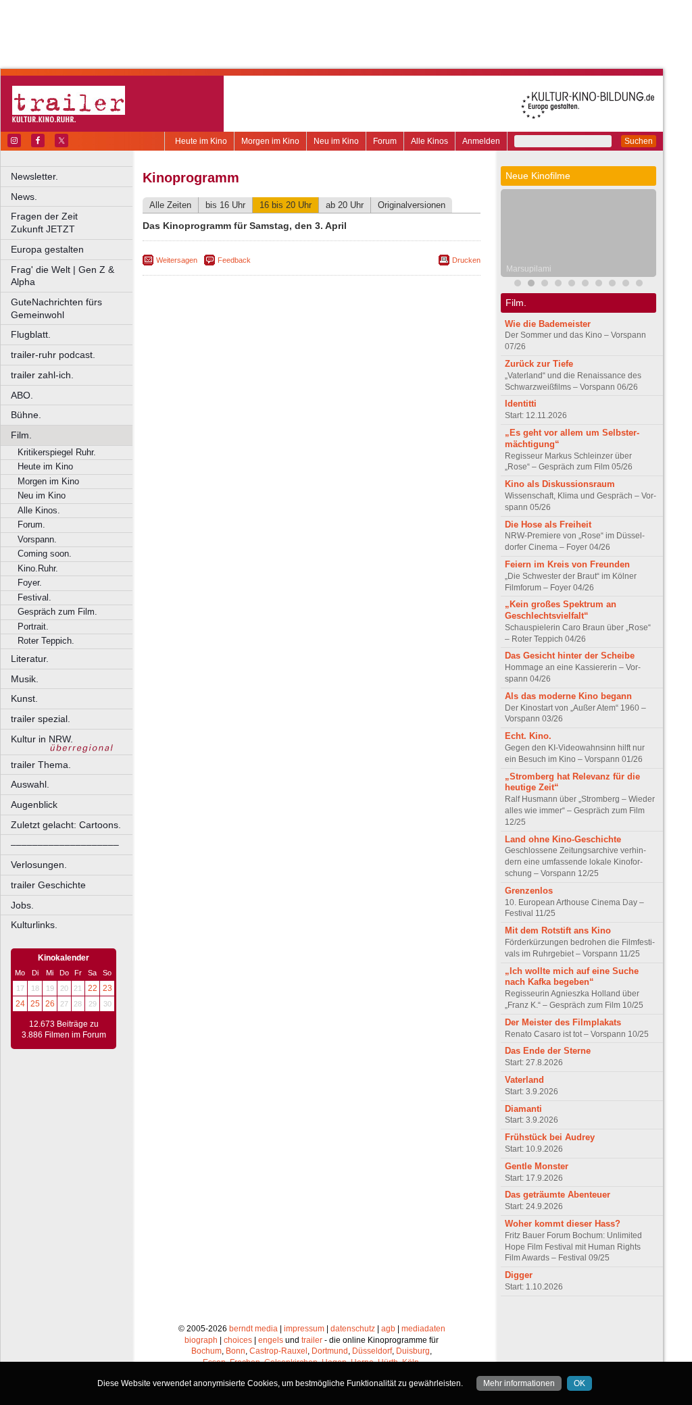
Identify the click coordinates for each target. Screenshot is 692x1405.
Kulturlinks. (34, 924)
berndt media (253, 1328)
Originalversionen (411, 205)
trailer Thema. (41, 764)
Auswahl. (30, 784)
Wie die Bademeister (548, 324)
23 (107, 988)
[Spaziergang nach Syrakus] (544, 285)
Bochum (206, 1351)
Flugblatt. (31, 334)
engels (270, 1340)
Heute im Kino (201, 141)
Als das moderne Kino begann (568, 696)
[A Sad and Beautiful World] (599, 285)
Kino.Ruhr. (38, 568)
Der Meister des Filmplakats (563, 1022)
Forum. (31, 524)
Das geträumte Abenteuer (557, 1195)
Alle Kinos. (39, 510)
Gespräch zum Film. (57, 612)
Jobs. (22, 905)
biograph (201, 1340)
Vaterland (524, 1080)
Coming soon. (45, 553)
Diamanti (523, 1109)
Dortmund (330, 1351)
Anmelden (481, 141)
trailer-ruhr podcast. (53, 354)
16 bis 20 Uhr (286, 205)
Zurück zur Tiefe (539, 364)
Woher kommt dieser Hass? (562, 1224)
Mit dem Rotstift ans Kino (558, 930)
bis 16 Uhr (225, 205)
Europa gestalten (47, 249)
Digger (519, 1275)
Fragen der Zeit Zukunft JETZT (72, 222)
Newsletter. (34, 176)
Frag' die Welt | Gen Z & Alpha (62, 276)
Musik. (25, 678)
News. (24, 196)
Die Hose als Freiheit (548, 524)
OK (579, 1383)
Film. (21, 435)
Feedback (234, 260)
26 (50, 1003)
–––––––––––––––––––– (65, 844)
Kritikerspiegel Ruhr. (57, 452)
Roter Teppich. (46, 641)
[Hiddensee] (571, 285)
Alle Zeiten (170, 205)
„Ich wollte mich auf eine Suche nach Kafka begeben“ (572, 977)
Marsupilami (528, 269)
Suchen (638, 141)
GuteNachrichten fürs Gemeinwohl (56, 308)
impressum (304, 1328)
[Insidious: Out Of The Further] (517, 285)
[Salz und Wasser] (626, 285)
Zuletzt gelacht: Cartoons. (66, 824)
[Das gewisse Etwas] (639, 285)
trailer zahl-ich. (42, 374)
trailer (311, 1340)
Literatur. (30, 658)
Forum (385, 141)
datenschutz (352, 1328)
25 (35, 1003)
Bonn (235, 1351)
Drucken (466, 260)
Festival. (34, 597)
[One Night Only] (612, 285)
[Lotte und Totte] (558, 285)
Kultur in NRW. (42, 739)
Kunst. (24, 698)
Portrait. (33, 626)
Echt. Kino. (528, 736)
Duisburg (413, 1351)
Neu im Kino (336, 141)
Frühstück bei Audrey (550, 1137)
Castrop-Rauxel (278, 1351)
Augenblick (34, 804)
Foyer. (30, 583)
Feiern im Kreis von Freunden (567, 564)
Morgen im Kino (270, 141)
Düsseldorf (372, 1351)
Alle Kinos (429, 141)
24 (20, 1003)
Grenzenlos (529, 891)
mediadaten (423, 1328)
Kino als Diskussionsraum (560, 484)
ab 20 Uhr (345, 205)
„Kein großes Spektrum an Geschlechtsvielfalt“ (560, 610)
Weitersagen (176, 260)
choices (238, 1340)
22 (92, 988)
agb (388, 1328)
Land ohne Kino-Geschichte (563, 839)
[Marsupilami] (531, 285)
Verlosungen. (39, 864)
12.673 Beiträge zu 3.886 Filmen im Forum (64, 1029)
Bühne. (26, 414)
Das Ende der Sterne (548, 1051)
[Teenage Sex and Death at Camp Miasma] (585, 285)
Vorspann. (37, 539)
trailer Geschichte (48, 884)
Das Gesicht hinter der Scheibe (570, 655)
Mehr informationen (519, 1383)
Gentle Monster (536, 1166)
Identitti (521, 404)
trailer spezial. (40, 718)
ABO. (22, 395)
